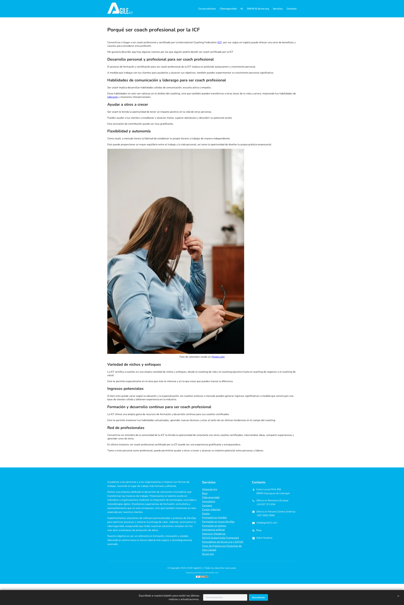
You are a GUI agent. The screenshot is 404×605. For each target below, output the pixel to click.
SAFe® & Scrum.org (258, 8)
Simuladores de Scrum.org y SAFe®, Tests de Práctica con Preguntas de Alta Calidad (223, 546)
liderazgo (112, 97)
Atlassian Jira (209, 489)
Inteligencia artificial (213, 529)
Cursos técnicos (207, 8)
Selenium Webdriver (214, 534)
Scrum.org (208, 554)
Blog (204, 493)
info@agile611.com (266, 522)
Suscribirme (258, 597)
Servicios (278, 8)
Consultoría (208, 501)
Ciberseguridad (228, 8)
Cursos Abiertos (211, 509)
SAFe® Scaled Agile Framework (220, 538)
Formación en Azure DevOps (218, 521)
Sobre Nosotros (264, 537)
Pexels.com (218, 357)
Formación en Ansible (214, 517)
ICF (220, 42)
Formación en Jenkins (214, 525)
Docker (206, 513)
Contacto (292, 8)
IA (242, 8)
